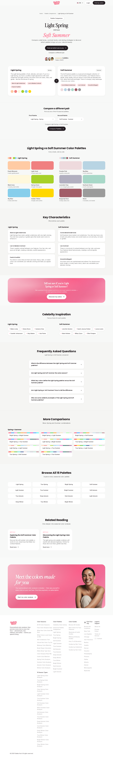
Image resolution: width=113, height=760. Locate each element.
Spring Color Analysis (43, 659)
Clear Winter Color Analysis (42, 745)
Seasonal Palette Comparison (58, 628)
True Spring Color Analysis (42, 681)
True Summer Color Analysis (43, 699)
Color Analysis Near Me (44, 653)
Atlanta (86, 662)
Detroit (86, 665)
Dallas (86, 659)
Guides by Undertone (75, 647)
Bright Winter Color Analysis (43, 740)
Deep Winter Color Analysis (42, 731)
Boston (86, 642)
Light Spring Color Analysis (42, 676)
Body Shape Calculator (44, 648)
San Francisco (88, 639)
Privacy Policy (97, 630)
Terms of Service (97, 634)
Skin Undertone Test (43, 639)
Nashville (87, 670)
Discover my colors (55, 297)
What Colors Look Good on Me (44, 636)
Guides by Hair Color (75, 650)
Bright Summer (57, 669)
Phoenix (86, 656)
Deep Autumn (57, 655)
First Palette (33, 115)
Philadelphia (88, 653)
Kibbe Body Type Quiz (44, 651)
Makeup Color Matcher (44, 645)
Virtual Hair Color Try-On (44, 642)
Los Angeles (88, 634)
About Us (97, 626)
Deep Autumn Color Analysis (43, 722)
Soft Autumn (57, 649)
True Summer (57, 646)
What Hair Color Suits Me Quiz (45, 631)
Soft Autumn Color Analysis (42, 713)
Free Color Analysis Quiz (44, 627)
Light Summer (57, 643)
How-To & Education (75, 641)
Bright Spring (57, 638)
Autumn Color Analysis (44, 665)
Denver (86, 648)
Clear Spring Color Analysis (42, 690)
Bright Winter (57, 663)
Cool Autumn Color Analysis (43, 726)
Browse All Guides (74, 625)
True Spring (56, 635)
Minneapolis (88, 668)
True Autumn (57, 652)
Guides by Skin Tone (75, 644)
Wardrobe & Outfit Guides (74, 633)
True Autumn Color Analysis (43, 717)
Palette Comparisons (50, 13)
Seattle (86, 645)
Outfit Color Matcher (43, 656)
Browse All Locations (87, 627)
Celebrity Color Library (60, 625)
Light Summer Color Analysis (43, 694)
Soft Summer (57, 640)
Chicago (86, 637)
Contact (99, 638)
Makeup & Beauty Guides (74, 637)
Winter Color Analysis (43, 668)
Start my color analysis (25, 597)
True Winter (56, 660)
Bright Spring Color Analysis (43, 685)
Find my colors (99, 3)
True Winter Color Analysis (42, 736)
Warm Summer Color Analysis (43, 708)
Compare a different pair (56, 52)
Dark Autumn (57, 666)
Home (41, 13)
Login (88, 3)
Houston (86, 651)
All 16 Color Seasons (43, 625)
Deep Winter (57, 657)
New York (87, 631)
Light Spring (57, 632)
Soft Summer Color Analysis (42, 704)
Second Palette (62, 115)
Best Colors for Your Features (75, 628)
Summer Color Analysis (44, 662)
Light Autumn (57, 671)
